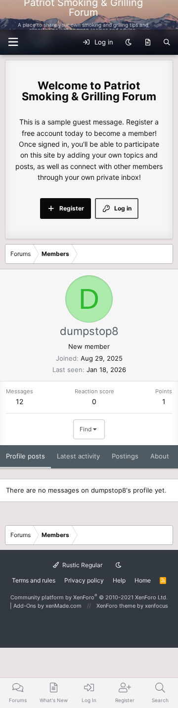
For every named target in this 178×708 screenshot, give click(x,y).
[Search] (167, 42)
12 (19, 401)
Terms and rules (33, 580)
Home (142, 580)
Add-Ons (24, 605)
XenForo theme (115, 605)
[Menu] (165, 14)
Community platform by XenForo (89, 597)
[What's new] (147, 42)
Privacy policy (84, 580)
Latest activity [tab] (78, 456)
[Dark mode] (128, 42)
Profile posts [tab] (25, 456)
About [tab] (159, 456)
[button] (13, 42)
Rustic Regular (81, 565)
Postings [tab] (125, 456)
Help (119, 580)
